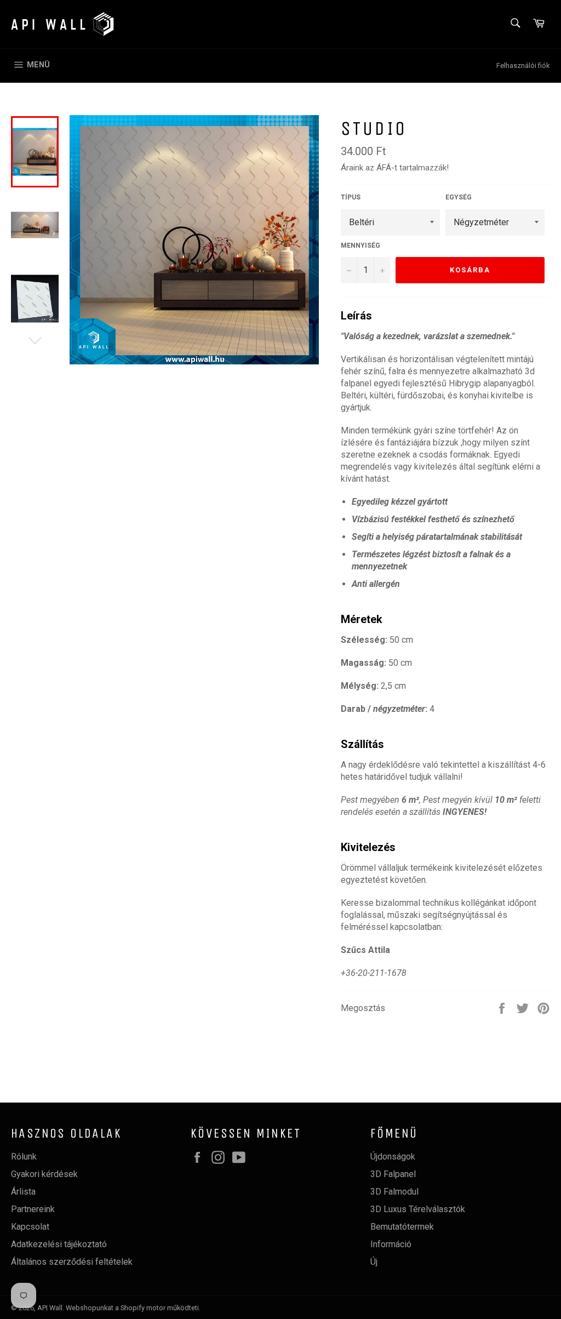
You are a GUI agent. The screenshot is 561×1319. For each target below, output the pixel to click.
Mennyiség (360, 245)
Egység (458, 197)
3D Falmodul (394, 1191)
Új (373, 1262)
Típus (350, 197)
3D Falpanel (393, 1174)
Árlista (23, 1191)
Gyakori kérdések (44, 1174)
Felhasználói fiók (523, 65)
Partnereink (33, 1209)
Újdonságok (392, 1156)
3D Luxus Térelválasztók (417, 1209)
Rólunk (24, 1156)
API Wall (49, 1308)
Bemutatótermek (402, 1226)
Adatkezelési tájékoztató (59, 1244)
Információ (390, 1244)
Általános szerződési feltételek (72, 1262)
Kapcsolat (30, 1226)
